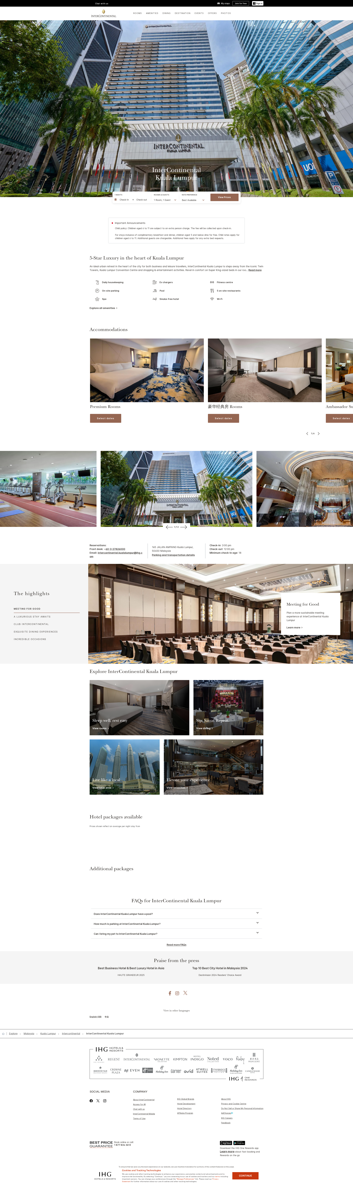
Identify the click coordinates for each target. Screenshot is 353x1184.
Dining (167, 13)
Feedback (225, 1123)
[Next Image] (318, 433)
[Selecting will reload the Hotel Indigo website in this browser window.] (197, 1059)
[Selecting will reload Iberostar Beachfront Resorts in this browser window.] (100, 1070)
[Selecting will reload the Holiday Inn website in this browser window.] (162, 1070)
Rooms (137, 13)
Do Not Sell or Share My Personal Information (242, 1108)
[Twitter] (98, 1100)
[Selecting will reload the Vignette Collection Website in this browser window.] (162, 1059)
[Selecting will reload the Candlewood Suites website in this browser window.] (252, 1070)
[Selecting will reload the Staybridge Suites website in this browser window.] (219, 1070)
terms (217, 1176)
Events (199, 13)
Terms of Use (139, 1118)
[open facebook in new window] (168, 993)
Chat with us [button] (101, 3)
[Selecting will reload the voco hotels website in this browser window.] (228, 1059)
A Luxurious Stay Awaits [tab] (32, 616)
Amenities (152, 13)
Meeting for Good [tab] (27, 608)
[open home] (4, 1034)
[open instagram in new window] (176, 993)
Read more (255, 270)
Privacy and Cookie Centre (233, 1104)
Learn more (293, 627)
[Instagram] (104, 1100)
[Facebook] (92, 1100)
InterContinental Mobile (144, 1114)
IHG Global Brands (185, 1099)
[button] (257, 3)
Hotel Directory (184, 1108)
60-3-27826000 (115, 549)
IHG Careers (226, 1118)
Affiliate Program (185, 1113)
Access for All (139, 1104)
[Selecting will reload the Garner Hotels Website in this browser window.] (176, 1070)
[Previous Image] (307, 433)
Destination (183, 13)
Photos (226, 13)
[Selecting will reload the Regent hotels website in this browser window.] (114, 1059)
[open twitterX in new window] (183, 993)
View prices (224, 197)
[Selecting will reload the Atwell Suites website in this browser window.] (202, 1070)
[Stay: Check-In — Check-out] (131, 199)
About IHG (226, 1099)
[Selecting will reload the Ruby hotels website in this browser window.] (240, 1059)
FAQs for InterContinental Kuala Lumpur (176, 901)
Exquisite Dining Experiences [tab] (36, 631)
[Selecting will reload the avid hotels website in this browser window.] (188, 1070)
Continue (245, 1175)
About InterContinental (143, 1100)
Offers (212, 13)
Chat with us (139, 1109)
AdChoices (226, 1113)
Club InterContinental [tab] (31, 624)
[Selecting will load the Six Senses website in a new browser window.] (99, 1059)
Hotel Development (186, 1104)
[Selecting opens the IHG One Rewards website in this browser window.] (242, 1079)
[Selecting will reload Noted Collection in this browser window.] (213, 1059)
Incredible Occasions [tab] (30, 639)
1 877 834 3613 (122, 1145)
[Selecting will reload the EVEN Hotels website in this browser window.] (132, 1070)
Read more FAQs (176, 944)
